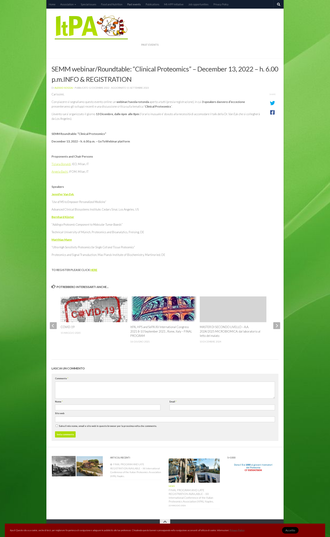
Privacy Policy (237, 530)
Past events (134, 4)
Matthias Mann (62, 239)
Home (52, 4)
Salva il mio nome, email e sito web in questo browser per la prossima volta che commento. (108, 426)
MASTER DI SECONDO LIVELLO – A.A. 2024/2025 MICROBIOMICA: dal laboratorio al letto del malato (230, 331)
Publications (152, 4)
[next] (276, 325)
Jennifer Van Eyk (63, 194)
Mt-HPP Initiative (174, 4)
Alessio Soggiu (63, 87)
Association (67, 4)
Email (173, 401)
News (172, 486)
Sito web (59, 413)
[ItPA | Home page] (96, 34)
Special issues (88, 4)
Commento (61, 378)
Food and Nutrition (111, 4)
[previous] (53, 325)
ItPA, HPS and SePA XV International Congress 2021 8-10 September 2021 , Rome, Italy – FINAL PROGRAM (161, 331)
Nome (59, 401)
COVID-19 (68, 327)
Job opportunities (198, 4)
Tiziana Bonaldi (61, 164)
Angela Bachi (60, 171)
